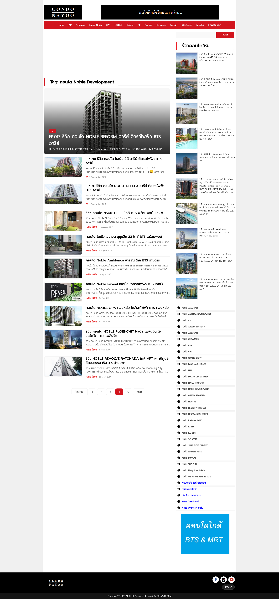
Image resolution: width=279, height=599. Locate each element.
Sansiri (173, 25)
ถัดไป (139, 392)
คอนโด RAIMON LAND (192, 420)
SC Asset (187, 25)
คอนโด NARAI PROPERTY (193, 382)
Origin (130, 25)
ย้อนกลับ (79, 392)
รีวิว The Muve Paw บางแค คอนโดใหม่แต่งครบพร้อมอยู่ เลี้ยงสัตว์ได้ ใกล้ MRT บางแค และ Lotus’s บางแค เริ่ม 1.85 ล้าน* (216, 284)
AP (70, 25)
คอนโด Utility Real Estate (193, 470)
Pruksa (148, 25)
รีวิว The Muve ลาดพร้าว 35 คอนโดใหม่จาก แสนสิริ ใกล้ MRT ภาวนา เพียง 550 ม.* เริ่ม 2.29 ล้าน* (216, 57)
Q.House (161, 25)
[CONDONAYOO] (63, 12)
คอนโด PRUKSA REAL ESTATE (195, 414)
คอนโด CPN (187, 351)
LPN (108, 25)
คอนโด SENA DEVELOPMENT (194, 445)
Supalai (200, 25)
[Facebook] (215, 579)
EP (87, 177)
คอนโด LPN (187, 370)
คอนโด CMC (187, 345)
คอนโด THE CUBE (189, 464)
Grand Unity (95, 25)
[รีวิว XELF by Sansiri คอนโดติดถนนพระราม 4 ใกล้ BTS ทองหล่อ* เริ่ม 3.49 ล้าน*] (186, 163)
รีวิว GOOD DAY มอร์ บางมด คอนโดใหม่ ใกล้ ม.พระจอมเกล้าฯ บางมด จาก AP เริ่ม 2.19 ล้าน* (216, 82)
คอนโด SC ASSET (189, 439)
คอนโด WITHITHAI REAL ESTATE (196, 476)
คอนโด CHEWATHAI (190, 339)
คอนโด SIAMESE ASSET (192, 451)
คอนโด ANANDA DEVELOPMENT (196, 314)
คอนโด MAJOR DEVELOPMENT (195, 376)
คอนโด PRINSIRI (189, 401)
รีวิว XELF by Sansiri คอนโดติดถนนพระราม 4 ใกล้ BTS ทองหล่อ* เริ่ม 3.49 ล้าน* (217, 157)
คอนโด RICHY (188, 426)
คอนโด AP (186, 320)
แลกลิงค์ (228, 587)
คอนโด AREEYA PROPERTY (193, 326)
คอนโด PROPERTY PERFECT (194, 407)
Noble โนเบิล (91, 226)
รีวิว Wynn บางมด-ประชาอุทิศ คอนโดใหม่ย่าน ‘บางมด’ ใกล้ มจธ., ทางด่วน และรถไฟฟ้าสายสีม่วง (216, 107)
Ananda (80, 25)
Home (61, 25)
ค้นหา (225, 34)
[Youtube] (231, 579)
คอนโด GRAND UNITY (192, 357)
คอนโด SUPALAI (189, 457)
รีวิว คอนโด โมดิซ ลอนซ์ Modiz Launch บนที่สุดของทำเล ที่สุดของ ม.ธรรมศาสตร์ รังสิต (214, 232)
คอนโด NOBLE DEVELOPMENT (195, 389)
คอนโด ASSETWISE (190, 307)
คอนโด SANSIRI (189, 432)
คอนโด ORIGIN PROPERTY (193, 395)
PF (139, 25)
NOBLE (118, 25)
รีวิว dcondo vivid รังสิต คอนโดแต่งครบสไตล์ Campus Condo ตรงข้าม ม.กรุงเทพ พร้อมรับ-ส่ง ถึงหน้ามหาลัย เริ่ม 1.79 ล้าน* (216, 134)
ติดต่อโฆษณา (214, 25)
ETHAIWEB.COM (164, 596)
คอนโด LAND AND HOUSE (194, 364)
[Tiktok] (223, 579)
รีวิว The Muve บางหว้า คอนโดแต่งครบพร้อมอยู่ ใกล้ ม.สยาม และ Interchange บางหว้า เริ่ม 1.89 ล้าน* (215, 257)
